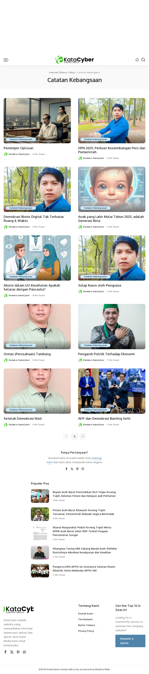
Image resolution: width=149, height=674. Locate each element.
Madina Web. (102, 669)
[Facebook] (66, 469)
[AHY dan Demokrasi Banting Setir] (111, 391)
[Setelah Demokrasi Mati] (37, 391)
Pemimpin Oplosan (18, 148)
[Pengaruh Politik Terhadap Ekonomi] (111, 326)
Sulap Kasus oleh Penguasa (99, 285)
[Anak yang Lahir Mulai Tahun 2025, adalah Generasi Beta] (111, 189)
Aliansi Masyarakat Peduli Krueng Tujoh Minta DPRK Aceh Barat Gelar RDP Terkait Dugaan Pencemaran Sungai (82, 531)
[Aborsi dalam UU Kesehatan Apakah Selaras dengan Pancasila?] (37, 258)
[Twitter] (72, 469)
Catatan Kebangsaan (20, 139)
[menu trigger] (7, 59)
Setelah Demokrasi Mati (23, 418)
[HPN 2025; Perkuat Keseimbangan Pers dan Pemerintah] (111, 120)
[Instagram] (83, 469)
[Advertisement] (74, 27)
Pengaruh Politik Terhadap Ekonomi (106, 354)
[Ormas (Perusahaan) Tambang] (37, 326)
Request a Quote (127, 641)
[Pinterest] (77, 469)
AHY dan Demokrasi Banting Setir (104, 418)
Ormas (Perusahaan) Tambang (27, 354)
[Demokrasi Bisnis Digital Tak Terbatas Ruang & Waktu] (37, 189)
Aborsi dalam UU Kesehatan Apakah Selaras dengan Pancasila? (32, 287)
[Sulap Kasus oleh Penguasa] (111, 258)
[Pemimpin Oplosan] (37, 120)
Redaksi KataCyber (19, 154)
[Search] (143, 59)
